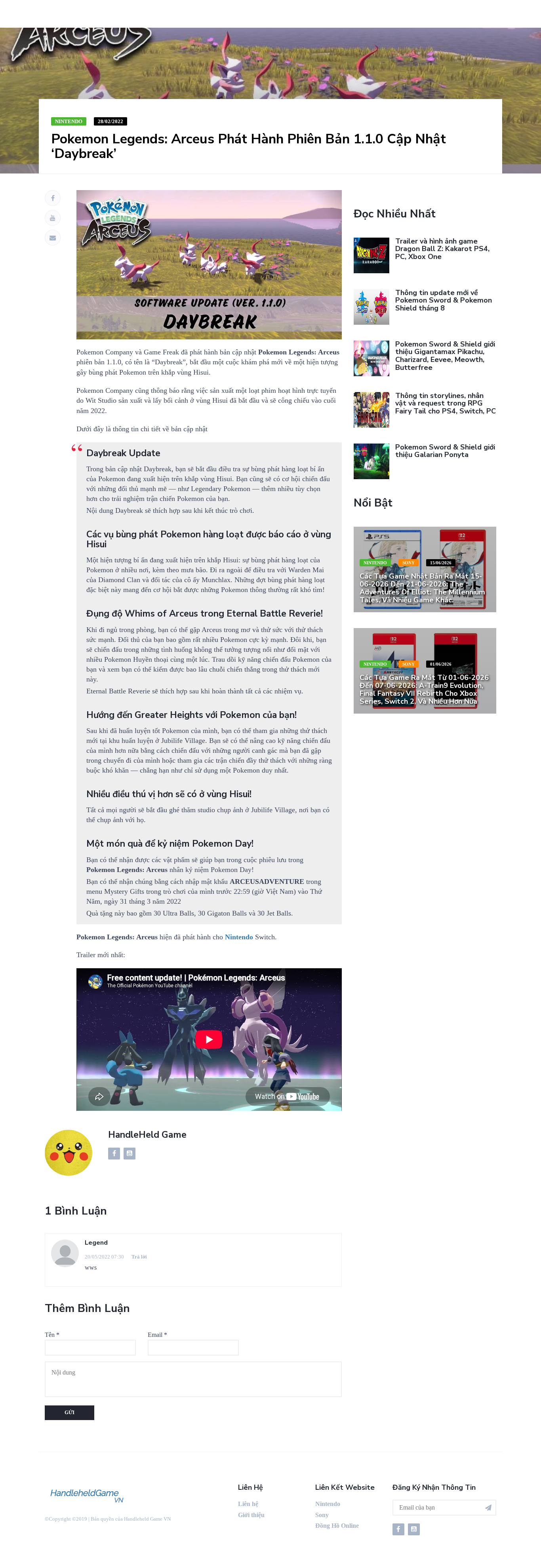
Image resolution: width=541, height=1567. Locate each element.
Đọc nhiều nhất (395, 213)
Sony (408, 562)
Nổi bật (373, 502)
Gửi (69, 1412)
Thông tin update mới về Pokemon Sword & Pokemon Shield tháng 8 (443, 300)
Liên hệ (248, 1503)
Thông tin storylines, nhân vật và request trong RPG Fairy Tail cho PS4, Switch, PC (445, 403)
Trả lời (139, 1257)
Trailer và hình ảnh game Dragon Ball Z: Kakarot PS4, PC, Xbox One (442, 249)
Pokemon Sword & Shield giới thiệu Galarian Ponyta (445, 451)
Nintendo (68, 121)
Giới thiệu (251, 1515)
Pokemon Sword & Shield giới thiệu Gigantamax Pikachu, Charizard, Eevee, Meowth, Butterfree (445, 355)
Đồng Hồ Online (337, 1525)
